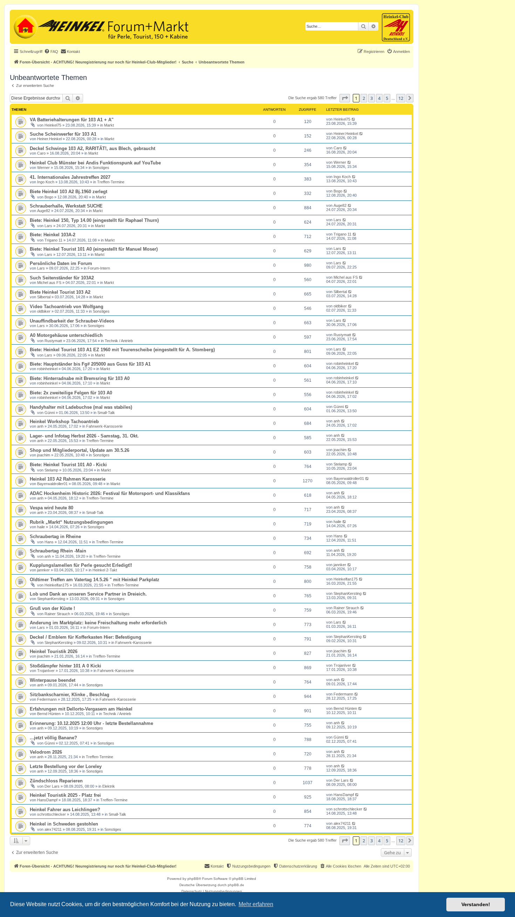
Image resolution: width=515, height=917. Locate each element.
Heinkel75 (52, 125)
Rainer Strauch (57, 614)
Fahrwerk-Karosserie (104, 426)
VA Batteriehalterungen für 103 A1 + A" (72, 119)
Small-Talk (106, 412)
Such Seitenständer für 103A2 (62, 277)
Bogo (48, 197)
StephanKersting (51, 599)
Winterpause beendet (52, 680)
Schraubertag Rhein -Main (58, 550)
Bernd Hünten (49, 714)
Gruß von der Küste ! (52, 608)
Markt (109, 125)
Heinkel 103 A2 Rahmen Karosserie (67, 479)
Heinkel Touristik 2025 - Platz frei (65, 795)
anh (40, 426)
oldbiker (43, 311)
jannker (43, 570)
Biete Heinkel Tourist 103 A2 (60, 292)
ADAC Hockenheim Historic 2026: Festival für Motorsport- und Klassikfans (110, 493)
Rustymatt (53, 341)
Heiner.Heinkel (49, 139)
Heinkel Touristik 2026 (53, 651)
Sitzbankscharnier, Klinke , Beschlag (69, 694)
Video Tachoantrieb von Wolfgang (66, 306)
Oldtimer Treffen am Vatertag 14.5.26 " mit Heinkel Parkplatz (94, 579)
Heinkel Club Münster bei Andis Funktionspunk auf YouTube (95, 162)
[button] (344, 98)
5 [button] (387, 98)
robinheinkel (47, 369)
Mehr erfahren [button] (256, 904)
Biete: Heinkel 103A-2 (52, 234)
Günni (49, 412)
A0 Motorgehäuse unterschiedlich (66, 335)
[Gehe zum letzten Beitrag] (353, 119)
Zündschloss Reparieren (56, 780)
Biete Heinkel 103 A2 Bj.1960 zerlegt (68, 191)
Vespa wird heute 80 (51, 507)
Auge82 (43, 211)
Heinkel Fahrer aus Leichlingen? (65, 809)
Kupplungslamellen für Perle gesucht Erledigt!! (81, 565)
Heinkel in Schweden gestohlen (64, 824)
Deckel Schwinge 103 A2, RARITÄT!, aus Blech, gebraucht (92, 148)
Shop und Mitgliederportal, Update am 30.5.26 (79, 450)
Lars (48, 226)
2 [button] (364, 98)
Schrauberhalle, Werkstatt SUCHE (66, 206)
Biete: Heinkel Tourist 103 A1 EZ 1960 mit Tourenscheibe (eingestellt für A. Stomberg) (122, 349)
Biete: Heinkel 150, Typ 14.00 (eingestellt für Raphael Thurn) (94, 220)
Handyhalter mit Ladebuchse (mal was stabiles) (81, 407)
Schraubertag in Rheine (55, 536)
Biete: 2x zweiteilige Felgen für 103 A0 (71, 392)
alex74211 (53, 829)
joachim (43, 455)
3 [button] (371, 98)
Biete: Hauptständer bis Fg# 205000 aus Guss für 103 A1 (90, 364)
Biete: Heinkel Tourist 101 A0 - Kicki (68, 464)
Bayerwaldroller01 (52, 484)
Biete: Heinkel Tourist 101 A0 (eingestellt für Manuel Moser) (94, 249)
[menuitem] (51, 51)
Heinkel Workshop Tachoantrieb (64, 421)
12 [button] (400, 98)
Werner (43, 167)
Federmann (47, 699)
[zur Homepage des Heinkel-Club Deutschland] (25, 26)
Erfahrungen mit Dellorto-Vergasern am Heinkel (81, 709)
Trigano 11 (53, 240)
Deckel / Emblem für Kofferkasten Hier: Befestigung (85, 637)
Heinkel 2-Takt (104, 570)
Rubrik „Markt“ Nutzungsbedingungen (71, 522)
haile (41, 527)
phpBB (193, 879)
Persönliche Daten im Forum (61, 263)
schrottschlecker (51, 814)
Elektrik (108, 786)
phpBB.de (236, 885)
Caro (41, 153)
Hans (49, 542)
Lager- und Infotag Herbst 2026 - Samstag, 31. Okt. (84, 436)
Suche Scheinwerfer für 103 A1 (63, 134)
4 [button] (379, 98)
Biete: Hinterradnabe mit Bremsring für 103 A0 (80, 378)
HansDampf (47, 800)
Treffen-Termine (110, 182)
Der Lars (52, 786)
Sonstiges (100, 167)
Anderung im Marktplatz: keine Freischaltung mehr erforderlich (98, 622)
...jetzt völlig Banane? (53, 737)
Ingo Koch (45, 182)
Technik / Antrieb (119, 341)
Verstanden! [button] (475, 904)
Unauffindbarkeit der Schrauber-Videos (72, 321)
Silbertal (43, 297)
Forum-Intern (99, 268)
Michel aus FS (49, 282)
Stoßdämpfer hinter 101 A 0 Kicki (65, 665)
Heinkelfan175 (56, 585)
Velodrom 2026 (46, 752)
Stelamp (51, 470)
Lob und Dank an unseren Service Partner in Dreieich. (88, 594)
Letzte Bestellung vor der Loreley (66, 766)
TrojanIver (46, 670)
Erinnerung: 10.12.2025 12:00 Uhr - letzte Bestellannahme (91, 723)
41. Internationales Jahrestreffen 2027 (70, 177)
